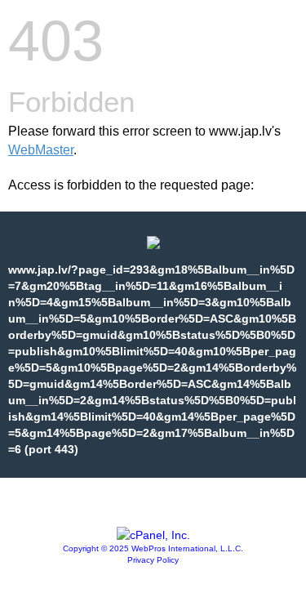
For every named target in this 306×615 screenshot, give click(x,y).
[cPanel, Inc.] (153, 534)
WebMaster (40, 150)
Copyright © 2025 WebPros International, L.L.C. (153, 548)
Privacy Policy (153, 559)
